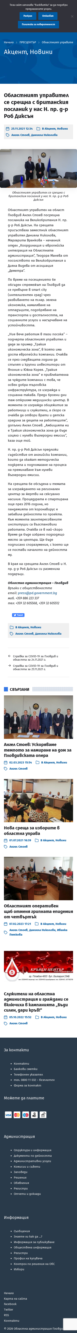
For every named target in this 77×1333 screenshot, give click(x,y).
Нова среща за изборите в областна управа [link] (32, 830)
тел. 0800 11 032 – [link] (34, 1080)
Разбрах (27, 15)
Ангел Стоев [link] (20, 135)
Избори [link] (19, 1269)
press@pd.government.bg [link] (37, 593)
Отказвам (48, 15)
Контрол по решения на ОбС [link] (34, 1264)
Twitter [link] (8, 1309)
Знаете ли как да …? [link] (28, 1236)
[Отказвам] (72, 16)
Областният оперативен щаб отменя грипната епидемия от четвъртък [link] (38, 911)
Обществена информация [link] (32, 1247)
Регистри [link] (21, 1188)
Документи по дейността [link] (33, 1156)
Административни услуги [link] (32, 1161)
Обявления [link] (21, 1183)
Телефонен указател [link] (28, 1074)
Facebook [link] (10, 1304)
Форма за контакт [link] (27, 1085)
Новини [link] (62, 128)
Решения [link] (20, 1177)
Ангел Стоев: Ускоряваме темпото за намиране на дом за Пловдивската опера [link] (37, 750)
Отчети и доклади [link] (27, 1194)
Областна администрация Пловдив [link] (39, 1328)
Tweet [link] (19, 615)
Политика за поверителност (38, 24)
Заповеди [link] (20, 1172)
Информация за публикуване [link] (34, 1242)
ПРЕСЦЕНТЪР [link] (28, 42)
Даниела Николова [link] (44, 135)
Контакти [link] (21, 1063)
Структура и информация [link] (32, 1150)
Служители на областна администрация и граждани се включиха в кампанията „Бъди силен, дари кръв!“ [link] (36, 1002)
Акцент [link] (50, 128)
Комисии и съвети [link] (27, 1166)
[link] (19, 128)
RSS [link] (6, 1315)
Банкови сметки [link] (26, 1069)
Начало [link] (9, 42)
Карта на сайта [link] (15, 1298)
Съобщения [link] (22, 1231)
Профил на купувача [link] (28, 1258)
